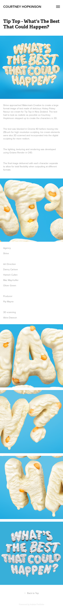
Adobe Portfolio (37, 604)
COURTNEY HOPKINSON (22, 6)
